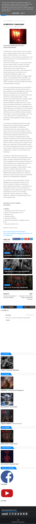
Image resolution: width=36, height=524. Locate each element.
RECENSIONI (10, 21)
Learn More (15, 13)
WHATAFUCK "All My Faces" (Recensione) (16, 287)
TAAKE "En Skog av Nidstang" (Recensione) (17, 271)
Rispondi (8, 320)
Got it (23, 13)
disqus (25, 307)
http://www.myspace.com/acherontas (14, 231)
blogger (19, 307)
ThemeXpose (20, 522)
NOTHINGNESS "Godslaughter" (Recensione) (17, 255)
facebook (31, 307)
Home (4, 21)
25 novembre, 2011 (30, 315)
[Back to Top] (18, 520)
